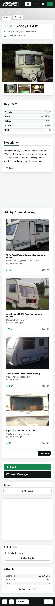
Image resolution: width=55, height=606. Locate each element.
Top (47, 601)
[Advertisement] (27, 192)
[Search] (28, 4)
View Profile (28, 558)
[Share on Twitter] (20, 17)
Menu (22, 601)
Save (7, 18)
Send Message (18, 474)
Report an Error (28, 589)
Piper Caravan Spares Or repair (21, 430)
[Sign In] (43, 4)
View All (43, 453)
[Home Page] (4, 601)
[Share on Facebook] (15, 17)
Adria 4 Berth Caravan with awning (23, 373)
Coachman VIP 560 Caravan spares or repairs (24, 315)
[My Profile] (11, 601)
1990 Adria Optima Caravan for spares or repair (26, 256)
